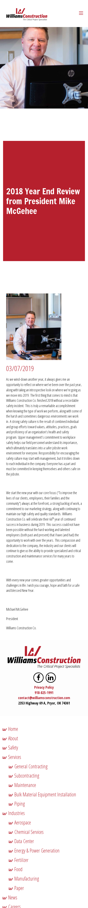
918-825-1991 (44, 692)
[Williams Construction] (26, 14)
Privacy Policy (44, 687)
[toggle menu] (81, 13)
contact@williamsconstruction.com (44, 697)
